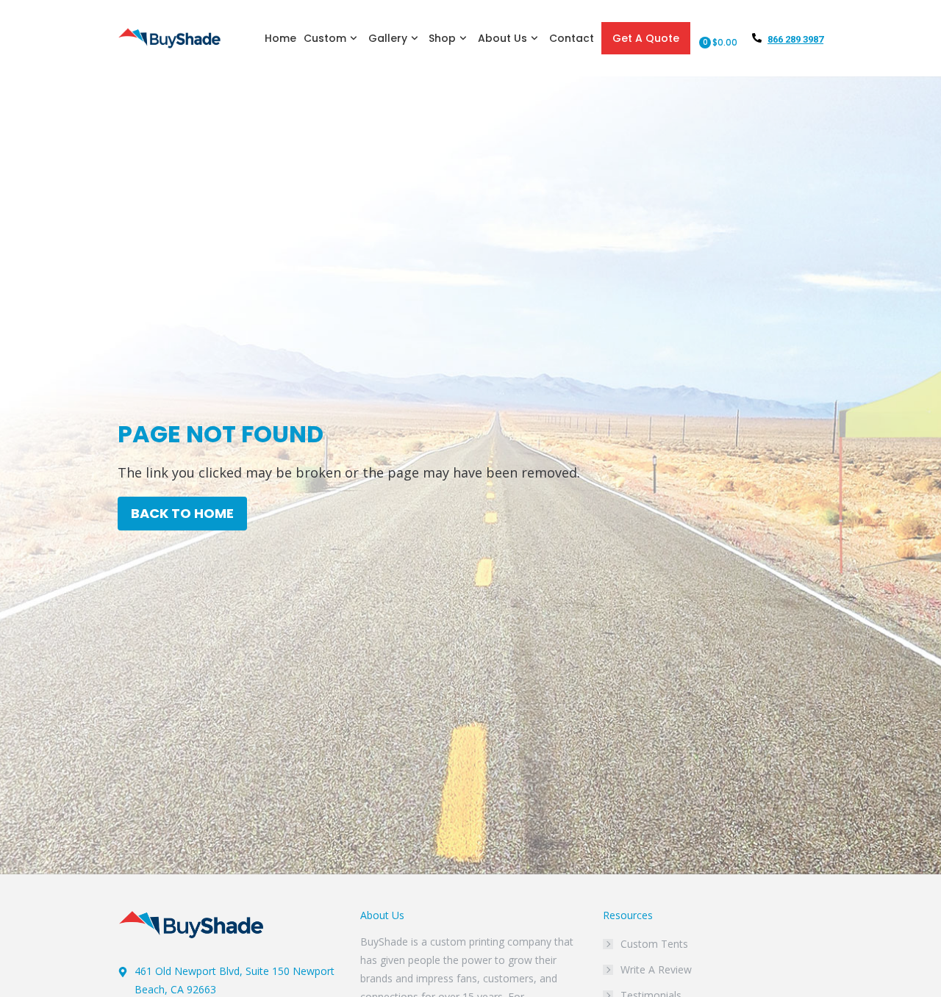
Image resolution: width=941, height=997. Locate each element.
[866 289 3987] (757, 38)
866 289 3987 (795, 39)
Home (280, 38)
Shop (442, 38)
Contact (571, 38)
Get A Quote (645, 38)
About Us (502, 38)
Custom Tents (654, 944)
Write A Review (656, 969)
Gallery (387, 38)
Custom (325, 38)
